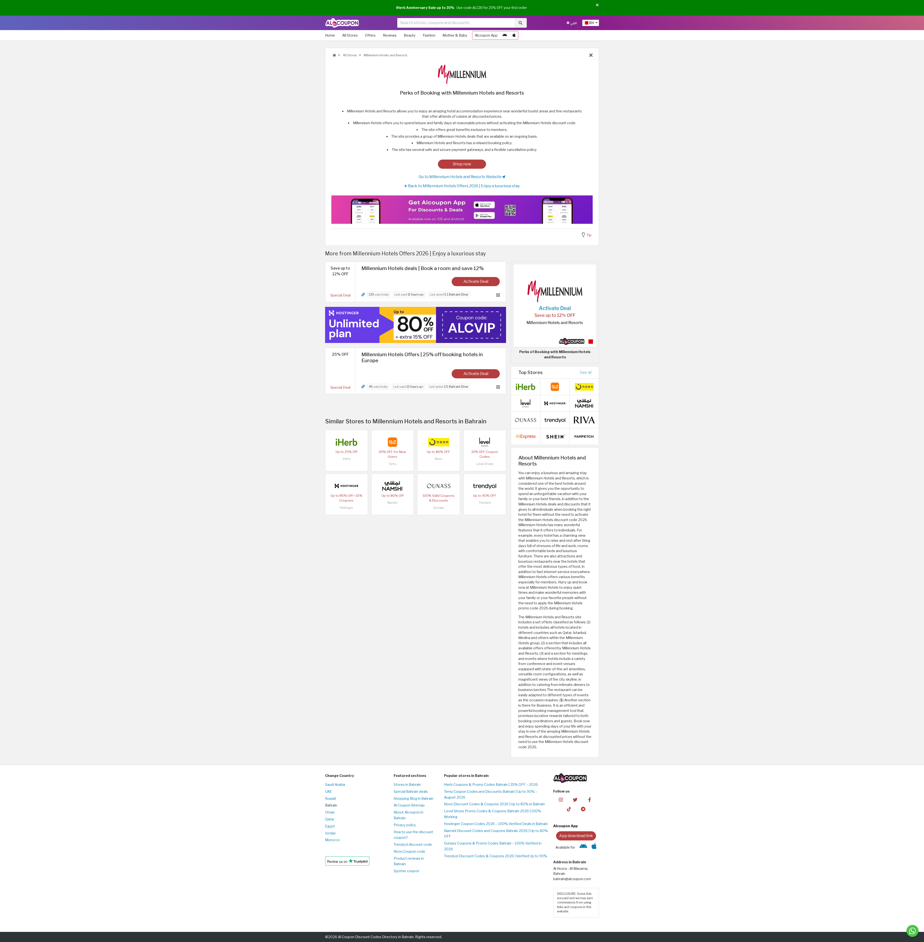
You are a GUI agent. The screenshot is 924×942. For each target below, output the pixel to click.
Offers (370, 35)
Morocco (332, 840)
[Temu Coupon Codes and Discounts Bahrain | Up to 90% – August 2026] (392, 442)
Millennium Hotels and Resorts (385, 55)
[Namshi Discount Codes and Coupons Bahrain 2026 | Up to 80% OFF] (392, 486)
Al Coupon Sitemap (409, 805)
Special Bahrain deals (411, 791)
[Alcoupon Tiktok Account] (569, 809)
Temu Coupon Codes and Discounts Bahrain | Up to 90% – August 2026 (490, 794)
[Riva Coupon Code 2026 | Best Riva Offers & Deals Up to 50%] (584, 420)
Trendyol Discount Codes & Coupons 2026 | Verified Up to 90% (495, 856)
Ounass (438, 508)
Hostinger (346, 508)
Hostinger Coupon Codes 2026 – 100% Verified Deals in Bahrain (496, 824)
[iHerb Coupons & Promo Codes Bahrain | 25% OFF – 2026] (346, 442)
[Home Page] (342, 22)
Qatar (329, 819)
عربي (573, 22)
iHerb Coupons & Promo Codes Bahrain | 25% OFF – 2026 (491, 784)
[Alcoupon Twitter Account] (575, 799)
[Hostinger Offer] (415, 325)
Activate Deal (475, 281)
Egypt (330, 826)
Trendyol (485, 502)
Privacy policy (405, 825)
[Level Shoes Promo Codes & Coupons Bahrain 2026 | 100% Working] (485, 442)
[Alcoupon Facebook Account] (589, 799)
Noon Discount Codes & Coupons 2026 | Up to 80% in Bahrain (494, 804)
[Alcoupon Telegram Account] (583, 809)
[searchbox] (455, 23)
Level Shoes (484, 464)
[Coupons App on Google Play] (504, 35)
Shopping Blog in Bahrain (413, 798)
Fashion (429, 35)
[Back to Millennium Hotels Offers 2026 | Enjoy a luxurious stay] (591, 55)
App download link (576, 835)
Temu (393, 464)
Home (330, 35)
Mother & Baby (455, 35)
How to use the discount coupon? (413, 835)
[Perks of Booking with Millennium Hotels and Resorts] (555, 305)
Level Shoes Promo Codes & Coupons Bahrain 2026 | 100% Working (492, 814)
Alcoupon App (486, 35)
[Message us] (912, 931)
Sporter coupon (406, 871)
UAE (328, 791)
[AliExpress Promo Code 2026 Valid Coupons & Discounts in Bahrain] (525, 436)
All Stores (350, 35)
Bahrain (331, 805)
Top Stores (530, 372)
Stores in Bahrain (407, 784)
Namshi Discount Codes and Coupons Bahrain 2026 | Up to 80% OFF (496, 834)
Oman (330, 812)
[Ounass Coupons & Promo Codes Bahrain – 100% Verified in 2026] (439, 486)
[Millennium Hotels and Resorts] (462, 74)
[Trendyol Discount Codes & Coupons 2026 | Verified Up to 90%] (485, 486)
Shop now (462, 164)
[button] (597, 5)
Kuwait (330, 798)
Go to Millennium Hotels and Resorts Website (460, 176)
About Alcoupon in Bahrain (408, 815)
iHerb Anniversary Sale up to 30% (425, 8)
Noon (438, 459)
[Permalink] (363, 294)
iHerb (346, 459)
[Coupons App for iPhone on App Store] (514, 35)
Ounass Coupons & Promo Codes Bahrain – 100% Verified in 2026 (492, 846)
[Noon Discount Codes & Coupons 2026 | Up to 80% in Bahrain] (439, 442)
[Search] (520, 23)
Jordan (330, 833)
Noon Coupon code (409, 851)
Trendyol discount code (413, 844)
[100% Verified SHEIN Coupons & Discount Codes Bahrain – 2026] (555, 436)
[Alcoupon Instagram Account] (561, 799)
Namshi (392, 502)
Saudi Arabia (335, 784)
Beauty (410, 35)
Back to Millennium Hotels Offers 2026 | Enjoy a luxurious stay (463, 186)
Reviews (390, 35)
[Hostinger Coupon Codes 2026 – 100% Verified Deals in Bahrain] (346, 486)
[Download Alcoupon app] (462, 209)
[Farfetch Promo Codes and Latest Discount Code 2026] (584, 436)
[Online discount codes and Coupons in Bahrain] (334, 55)
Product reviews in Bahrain (409, 861)
